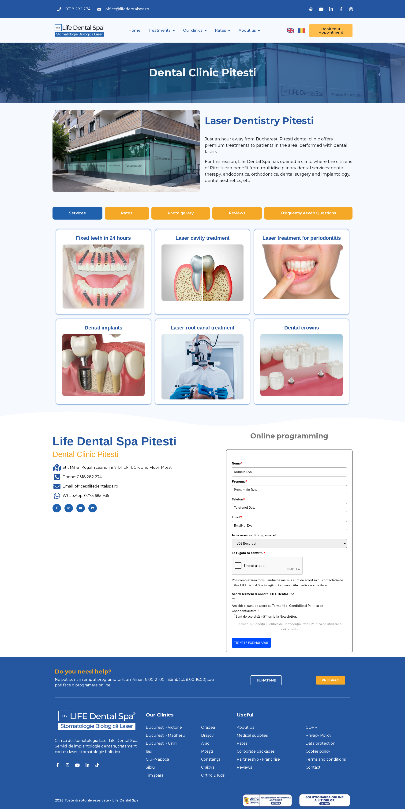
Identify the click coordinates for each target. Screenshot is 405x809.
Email (237, 517)
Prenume (240, 481)
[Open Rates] (229, 30)
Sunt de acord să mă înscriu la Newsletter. (266, 616)
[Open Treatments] (174, 30)
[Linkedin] (92, 508)
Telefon (238, 499)
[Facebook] (56, 508)
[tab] (77, 213)
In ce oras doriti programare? (254, 535)
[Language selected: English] (298, 30)
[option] (302, 30)
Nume (237, 463)
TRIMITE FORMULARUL (251, 643)
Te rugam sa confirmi (248, 553)
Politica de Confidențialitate (287, 624)
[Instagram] (68, 508)
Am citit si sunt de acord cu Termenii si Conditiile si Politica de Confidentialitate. (277, 608)
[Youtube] (80, 508)
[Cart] (311, 9)
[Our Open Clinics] (205, 30)
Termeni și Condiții (251, 624)
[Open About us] (259, 30)
